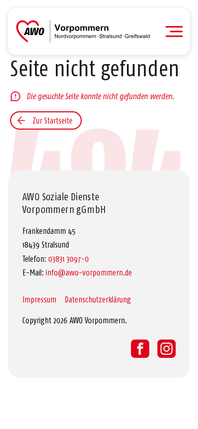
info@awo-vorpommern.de (89, 272)
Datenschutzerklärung (97, 299)
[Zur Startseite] (83, 31)
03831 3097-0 (68, 258)
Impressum (39, 299)
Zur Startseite (52, 120)
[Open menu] (174, 31)
